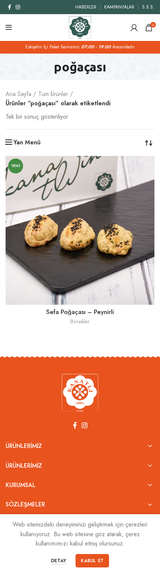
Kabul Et (92, 560)
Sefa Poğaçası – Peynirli (80, 311)
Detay (58, 560)
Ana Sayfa (18, 94)
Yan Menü (27, 142)
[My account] (134, 27)
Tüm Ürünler (53, 94)
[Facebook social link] (9, 7)
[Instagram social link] (17, 7)
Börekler (80, 321)
